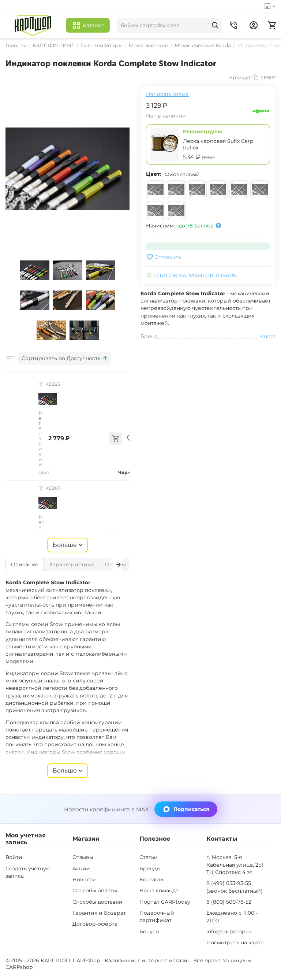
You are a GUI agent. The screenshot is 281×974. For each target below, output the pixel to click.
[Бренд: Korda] (261, 111)
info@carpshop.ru (229, 931)
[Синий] (259, 189)
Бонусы (149, 931)
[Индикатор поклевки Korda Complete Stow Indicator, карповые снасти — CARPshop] (67, 169)
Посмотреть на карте (235, 942)
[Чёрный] (176, 210)
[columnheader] (64, 358)
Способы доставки (97, 902)
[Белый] (155, 189)
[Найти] (215, 25)
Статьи (148, 857)
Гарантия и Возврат (99, 913)
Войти (13, 857)
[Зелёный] (197, 189)
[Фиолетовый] (155, 210)
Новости (84, 879)
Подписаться (191, 809)
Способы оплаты (94, 890)
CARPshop (19, 967)
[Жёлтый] (176, 189)
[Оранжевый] (238, 189)
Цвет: (153, 174)
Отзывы (82, 857)
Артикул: (240, 77)
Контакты (152, 879)
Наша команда (159, 890)
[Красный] (218, 189)
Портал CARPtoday (164, 902)
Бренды (150, 868)
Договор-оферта (94, 924)
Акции (81, 868)
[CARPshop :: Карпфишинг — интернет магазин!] (32, 25)
